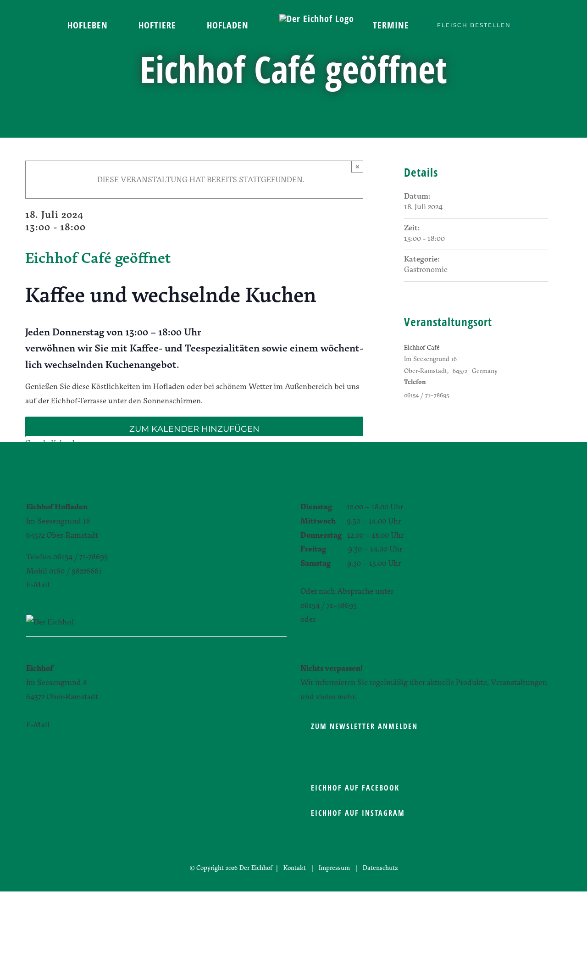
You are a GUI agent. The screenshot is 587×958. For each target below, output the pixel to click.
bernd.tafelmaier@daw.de (94, 584)
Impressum (334, 867)
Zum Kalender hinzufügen (194, 429)
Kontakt (294, 867)
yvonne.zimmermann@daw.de (103, 724)
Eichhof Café (422, 347)
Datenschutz (380, 867)
